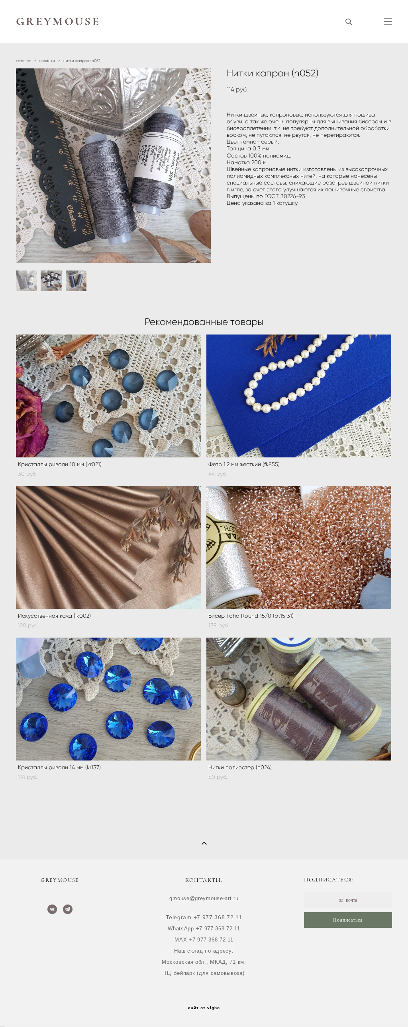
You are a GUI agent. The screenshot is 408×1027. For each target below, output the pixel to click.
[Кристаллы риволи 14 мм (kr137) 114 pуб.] (108, 699)
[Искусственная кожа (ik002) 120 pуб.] (108, 547)
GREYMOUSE (58, 21)
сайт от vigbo (204, 1008)
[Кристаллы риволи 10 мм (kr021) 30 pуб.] (108, 396)
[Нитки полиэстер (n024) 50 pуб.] (298, 699)
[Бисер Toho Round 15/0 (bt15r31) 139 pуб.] (298, 547)
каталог (23, 60)
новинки (47, 60)
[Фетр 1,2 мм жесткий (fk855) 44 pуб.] (298, 396)
